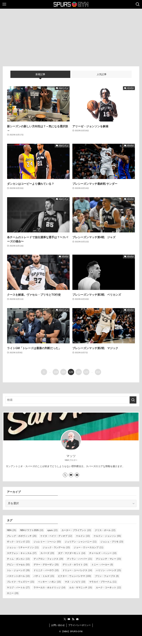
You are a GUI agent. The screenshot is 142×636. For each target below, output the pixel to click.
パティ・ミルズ (44, 576)
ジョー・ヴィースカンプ (88, 547)
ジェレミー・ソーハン (47, 541)
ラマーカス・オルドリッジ (49, 587)
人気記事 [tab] (101, 74)
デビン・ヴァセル (18, 564)
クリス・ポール (105, 530)
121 (79, 372)
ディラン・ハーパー (79, 559)
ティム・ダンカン (18, 559)
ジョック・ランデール (56, 547)
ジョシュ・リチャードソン (23, 547)
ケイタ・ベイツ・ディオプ (56, 536)
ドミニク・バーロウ (46, 570)
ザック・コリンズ (18, 541)
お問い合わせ (58, 625)
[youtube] (71, 475)
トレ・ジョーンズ (18, 570)
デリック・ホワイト (75, 564)
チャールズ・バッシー (102, 553)
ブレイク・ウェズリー (20, 581)
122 (86, 372)
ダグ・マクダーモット (71, 553)
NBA (11, 530)
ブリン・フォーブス (107, 576)
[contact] (77, 475)
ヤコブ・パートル (18, 587)
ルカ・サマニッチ (80, 587)
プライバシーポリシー (79, 625)
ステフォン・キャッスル (21, 553)
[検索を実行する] (133, 400)
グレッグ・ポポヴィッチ (21, 536)
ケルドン (83, 536)
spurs (52, 530)
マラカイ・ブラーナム (102, 581)
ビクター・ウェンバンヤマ (74, 576)
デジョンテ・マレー (108, 559)
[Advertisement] (71, 34)
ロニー (12, 593)
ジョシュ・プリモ (111, 541)
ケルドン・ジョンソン (107, 536)
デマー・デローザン (46, 564)
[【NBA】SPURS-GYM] (71, 4)
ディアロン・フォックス (48, 559)
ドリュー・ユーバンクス (77, 570)
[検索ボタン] (137, 4)
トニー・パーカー (102, 564)
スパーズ (47, 553)
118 (56, 372)
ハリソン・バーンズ (108, 570)
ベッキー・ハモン (49, 581)
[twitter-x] (65, 475)
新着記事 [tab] (40, 74)
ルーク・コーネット (108, 587)
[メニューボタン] (4, 4)
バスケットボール (18, 576)
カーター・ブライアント (76, 530)
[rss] (73, 619)
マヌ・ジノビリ (75, 581)
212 (98, 372)
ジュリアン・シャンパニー (80, 541)
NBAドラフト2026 (31, 530)
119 (63, 372)
